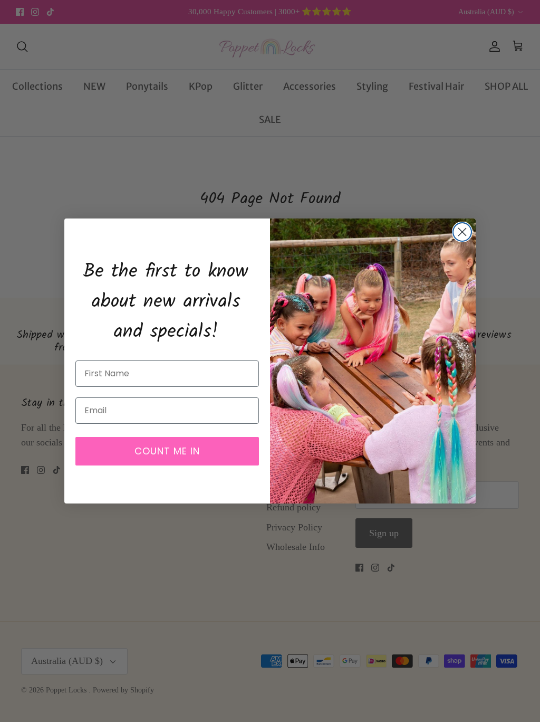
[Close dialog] (462, 232)
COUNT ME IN (167, 451)
